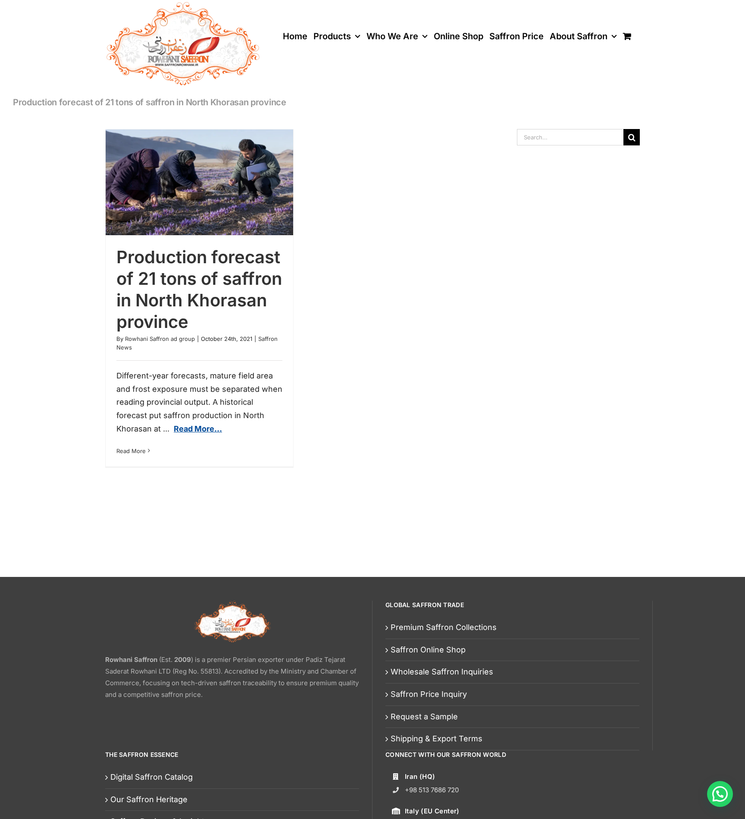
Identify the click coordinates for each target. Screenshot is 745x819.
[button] (720, 794)
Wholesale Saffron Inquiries (442, 671)
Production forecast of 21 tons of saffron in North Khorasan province (199, 289)
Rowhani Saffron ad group (160, 338)
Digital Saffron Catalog (151, 776)
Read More (131, 450)
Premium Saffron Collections (444, 627)
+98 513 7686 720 (432, 790)
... (192, 428)
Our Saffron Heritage (149, 799)
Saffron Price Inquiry (429, 694)
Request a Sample (424, 716)
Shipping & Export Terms (436, 738)
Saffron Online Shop (428, 649)
